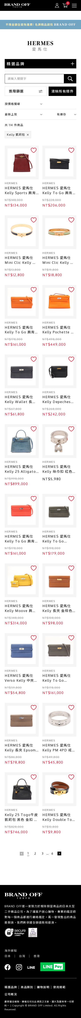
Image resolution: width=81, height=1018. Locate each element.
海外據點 (11, 950)
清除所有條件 (62, 91)
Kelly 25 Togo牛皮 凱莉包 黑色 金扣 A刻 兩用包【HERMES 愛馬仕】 (21, 817)
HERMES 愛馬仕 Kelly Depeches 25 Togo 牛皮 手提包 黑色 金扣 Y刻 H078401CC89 (58, 399)
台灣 (22, 956)
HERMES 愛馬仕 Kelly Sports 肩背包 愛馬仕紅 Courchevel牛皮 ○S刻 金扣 (20, 190)
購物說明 (43, 987)
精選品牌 (11, 987)
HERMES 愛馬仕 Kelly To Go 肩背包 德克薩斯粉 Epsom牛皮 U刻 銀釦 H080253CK (22, 539)
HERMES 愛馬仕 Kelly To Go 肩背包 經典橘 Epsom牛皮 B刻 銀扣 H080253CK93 (22, 330)
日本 (8, 956)
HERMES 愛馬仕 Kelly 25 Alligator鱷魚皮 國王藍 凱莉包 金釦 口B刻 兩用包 (21, 469)
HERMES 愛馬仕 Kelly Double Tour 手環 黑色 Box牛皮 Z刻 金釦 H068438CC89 (59, 817)
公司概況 (11, 994)
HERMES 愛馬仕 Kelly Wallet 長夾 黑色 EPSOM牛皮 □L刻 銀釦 (20, 399)
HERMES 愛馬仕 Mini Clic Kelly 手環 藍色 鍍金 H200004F (20, 260)
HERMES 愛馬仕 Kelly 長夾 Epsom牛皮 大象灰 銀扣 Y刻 (20, 748)
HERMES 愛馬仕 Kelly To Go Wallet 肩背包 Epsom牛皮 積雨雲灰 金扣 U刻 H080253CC (58, 678)
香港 (37, 956)
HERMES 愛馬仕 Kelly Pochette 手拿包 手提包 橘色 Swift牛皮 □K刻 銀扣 (59, 330)
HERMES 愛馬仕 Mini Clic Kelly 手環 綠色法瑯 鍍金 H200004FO (58, 260)
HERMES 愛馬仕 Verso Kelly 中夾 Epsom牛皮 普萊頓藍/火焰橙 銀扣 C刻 (21, 678)
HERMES (11, 183)
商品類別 (27, 987)
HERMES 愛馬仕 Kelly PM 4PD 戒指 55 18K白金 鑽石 (59, 748)
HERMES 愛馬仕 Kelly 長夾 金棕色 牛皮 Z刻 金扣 (57, 608)
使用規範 (59, 987)
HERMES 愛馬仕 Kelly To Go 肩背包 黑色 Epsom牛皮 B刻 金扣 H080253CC (59, 190)
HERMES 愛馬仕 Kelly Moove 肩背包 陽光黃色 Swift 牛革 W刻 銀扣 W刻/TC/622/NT (20, 608)
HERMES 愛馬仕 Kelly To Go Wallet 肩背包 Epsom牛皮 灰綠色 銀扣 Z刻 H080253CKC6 (58, 539)
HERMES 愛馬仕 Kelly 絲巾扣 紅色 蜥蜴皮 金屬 (57, 469)
